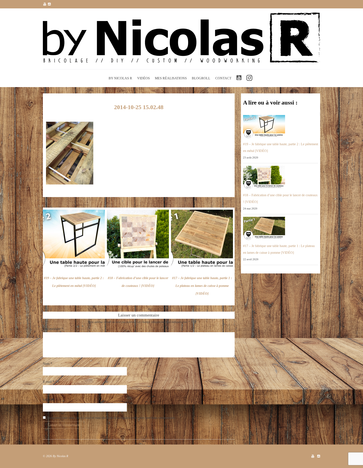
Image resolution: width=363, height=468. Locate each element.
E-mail (48, 381)
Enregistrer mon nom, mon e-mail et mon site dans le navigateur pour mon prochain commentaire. (111, 418)
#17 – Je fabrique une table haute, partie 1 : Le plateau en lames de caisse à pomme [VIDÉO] (202, 285)
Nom (47, 363)
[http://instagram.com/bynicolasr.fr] (49, 4)
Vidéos (143, 78)
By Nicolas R (120, 78)
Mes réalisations (171, 78)
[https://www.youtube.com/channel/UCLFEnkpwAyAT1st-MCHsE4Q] (44, 4)
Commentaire (53, 329)
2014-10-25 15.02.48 (138, 107)
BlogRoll (201, 78)
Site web (48, 399)
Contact (223, 78)
